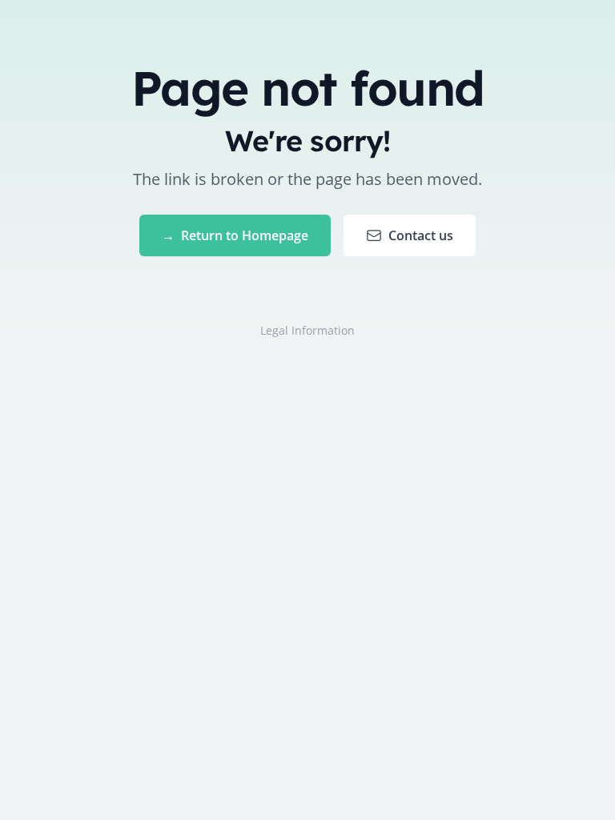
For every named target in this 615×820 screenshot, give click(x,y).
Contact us (420, 235)
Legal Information (307, 330)
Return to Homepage (235, 235)
